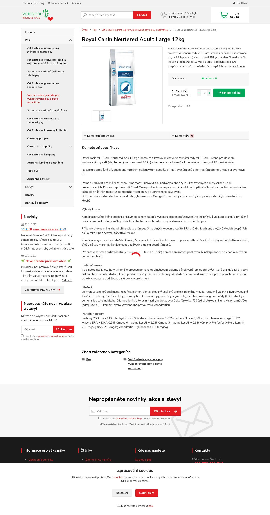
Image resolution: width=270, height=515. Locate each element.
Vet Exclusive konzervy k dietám (47, 130)
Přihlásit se (64, 329)
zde (151, 506)
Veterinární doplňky (39, 146)
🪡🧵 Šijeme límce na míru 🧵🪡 (43, 229)
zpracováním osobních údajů (51, 336)
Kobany (30, 32)
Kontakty (76, 3)
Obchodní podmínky (33, 3)
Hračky (29, 195)
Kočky (29, 187)
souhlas (118, 477)
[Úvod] (49, 15)
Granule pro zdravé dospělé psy (47, 110)
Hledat (142, 15)
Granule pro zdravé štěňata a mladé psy (45, 73)
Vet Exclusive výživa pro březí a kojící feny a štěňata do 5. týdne (47, 61)
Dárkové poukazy (36, 203)
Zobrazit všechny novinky (40, 290)
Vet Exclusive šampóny (41, 154)
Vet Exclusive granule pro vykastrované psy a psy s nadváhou (43, 98)
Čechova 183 (143, 460)
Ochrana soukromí (58, 3)
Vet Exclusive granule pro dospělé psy (43, 85)
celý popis (239, 66)
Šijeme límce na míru (98, 460)
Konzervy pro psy (37, 138)
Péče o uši (33, 171)
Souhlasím (146, 493)
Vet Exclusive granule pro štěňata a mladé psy (43, 49)
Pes (27, 40)
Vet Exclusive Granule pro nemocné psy (43, 120)
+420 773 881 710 (182, 17)
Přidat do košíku (229, 93)
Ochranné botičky (38, 179)
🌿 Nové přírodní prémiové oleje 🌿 (46, 261)
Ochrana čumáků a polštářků (45, 162)
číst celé (68, 248)
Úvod (85, 30)
